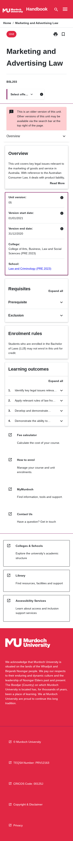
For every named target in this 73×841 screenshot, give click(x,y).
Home (7, 23)
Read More (57, 184)
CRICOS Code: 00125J (28, 783)
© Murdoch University (27, 741)
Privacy (18, 825)
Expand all (55, 291)
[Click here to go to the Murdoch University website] (13, 11)
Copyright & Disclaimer (28, 804)
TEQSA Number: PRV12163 (31, 762)
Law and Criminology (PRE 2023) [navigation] (30, 268)
